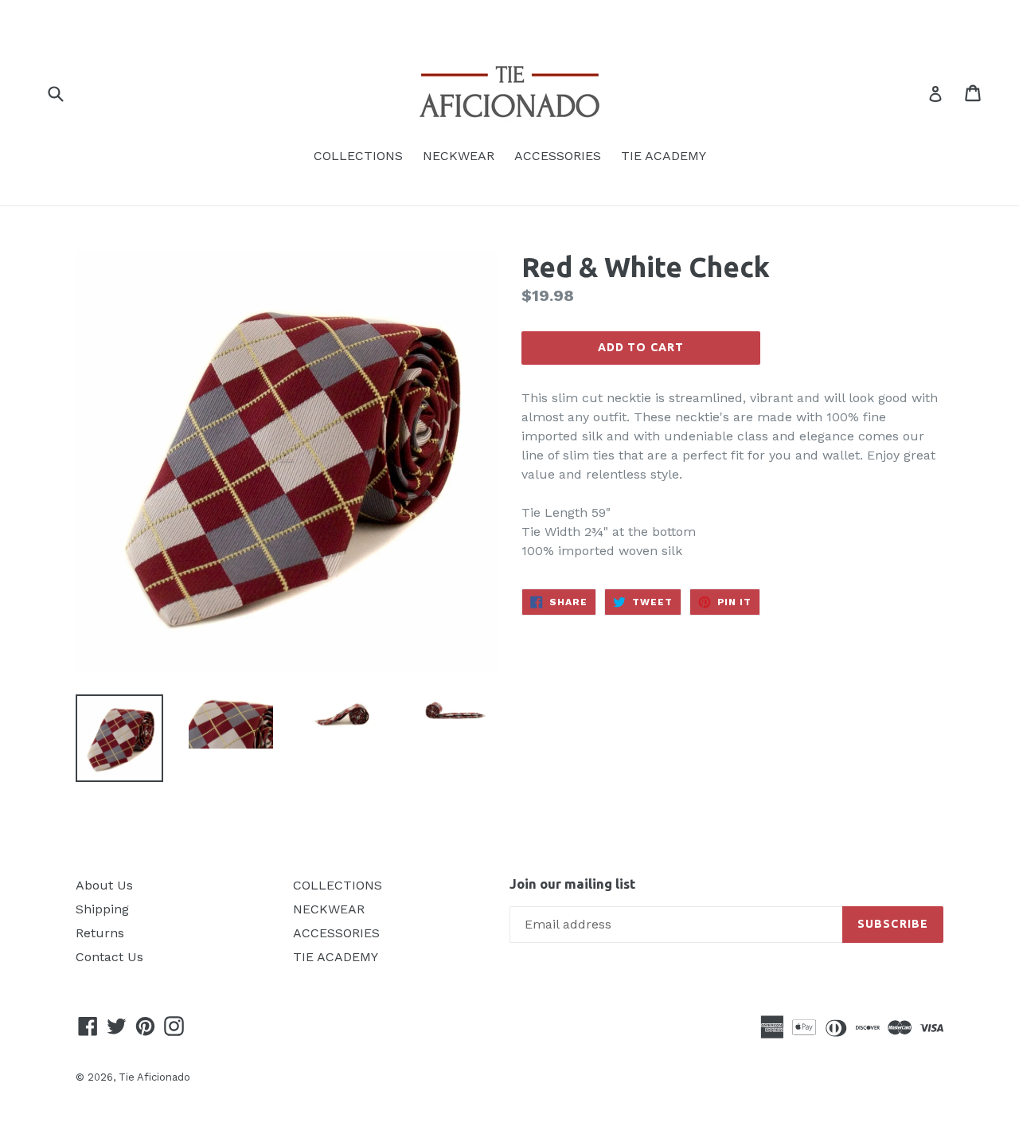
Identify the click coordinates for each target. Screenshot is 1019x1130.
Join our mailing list (572, 883)
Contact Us (109, 956)
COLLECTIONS (358, 155)
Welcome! (509, 17)
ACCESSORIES (557, 155)
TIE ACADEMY (663, 155)
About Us (104, 885)
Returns (100, 932)
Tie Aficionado (154, 1077)
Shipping (102, 909)
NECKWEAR (458, 155)
